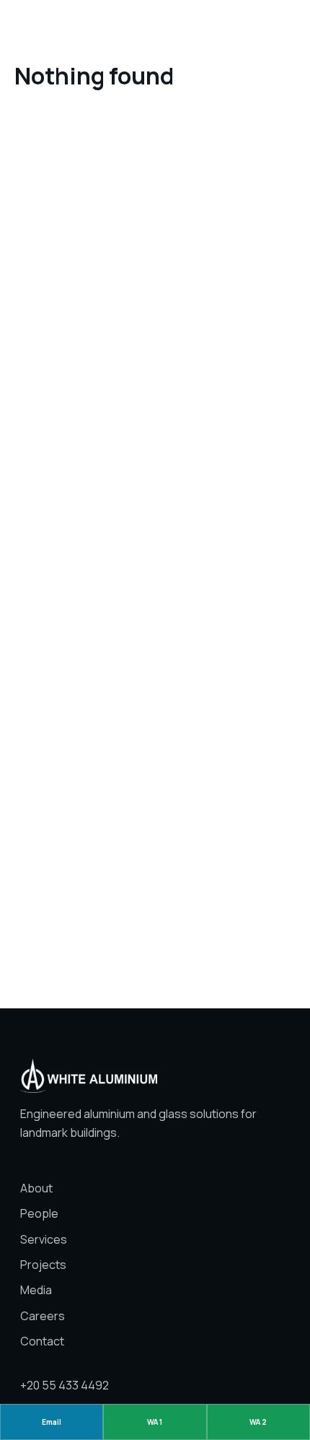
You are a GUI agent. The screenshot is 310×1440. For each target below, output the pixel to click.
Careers (42, 1316)
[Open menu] (286, 26)
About (36, 1188)
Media (36, 1290)
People (39, 1213)
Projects (43, 1265)
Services (43, 1239)
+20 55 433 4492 (64, 1385)
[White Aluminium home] (155, 26)
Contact (42, 1341)
